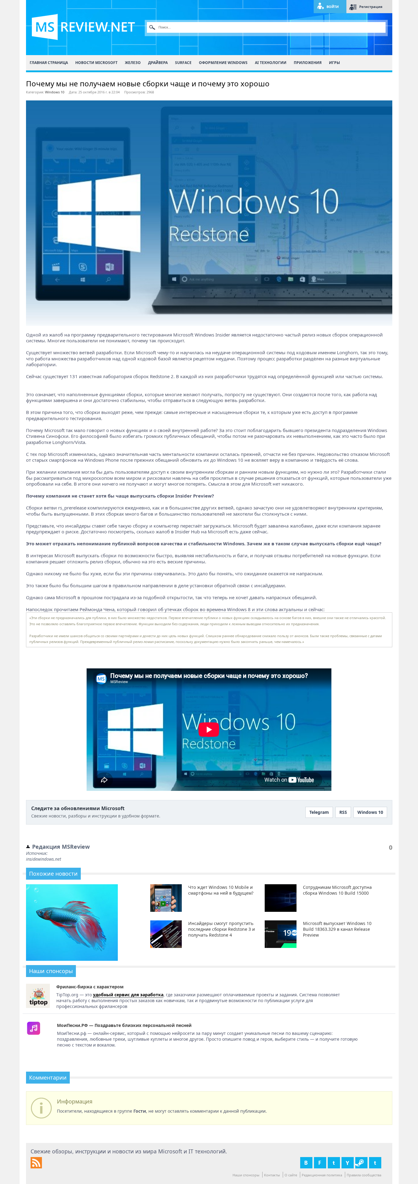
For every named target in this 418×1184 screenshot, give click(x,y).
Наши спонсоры (246, 1175)
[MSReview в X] (334, 1162)
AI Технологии (270, 62)
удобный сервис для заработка (128, 995)
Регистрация (371, 6)
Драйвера (158, 62)
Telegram (319, 812)
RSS (343, 812)
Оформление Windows (223, 62)
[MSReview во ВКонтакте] (306, 1162)
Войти (333, 6)
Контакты (272, 1175)
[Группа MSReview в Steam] (361, 1162)
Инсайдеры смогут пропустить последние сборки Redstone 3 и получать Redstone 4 (221, 929)
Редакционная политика (322, 1175)
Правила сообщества (364, 1175)
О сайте (291, 1175)
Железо (133, 62)
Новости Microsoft (96, 62)
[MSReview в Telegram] (375, 1162)
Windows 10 (54, 92)
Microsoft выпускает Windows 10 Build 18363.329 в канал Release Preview (337, 929)
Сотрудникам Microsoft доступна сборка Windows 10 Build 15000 (337, 890)
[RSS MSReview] (36, 1167)
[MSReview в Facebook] (320, 1162)
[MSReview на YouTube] (347, 1162)
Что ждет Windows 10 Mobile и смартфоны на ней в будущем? (220, 890)
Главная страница (49, 62)
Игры (334, 62)
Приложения (308, 62)
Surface (183, 62)
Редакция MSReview (61, 846)
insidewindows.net (43, 859)
